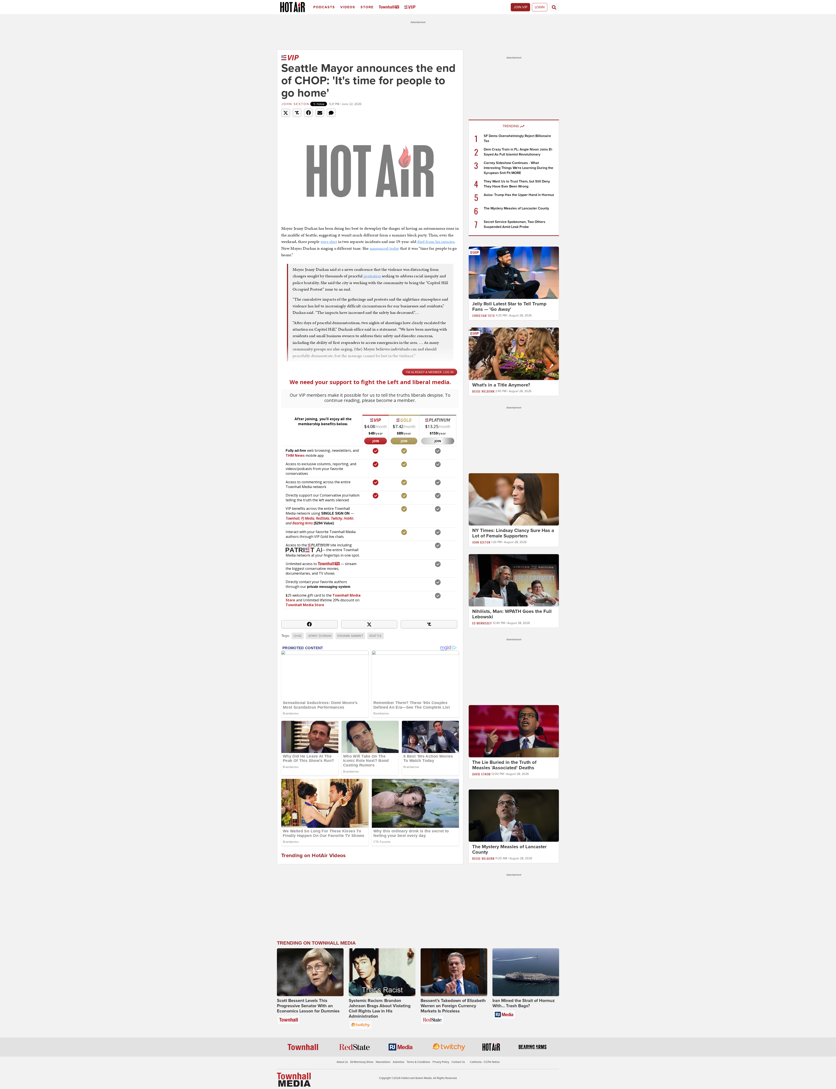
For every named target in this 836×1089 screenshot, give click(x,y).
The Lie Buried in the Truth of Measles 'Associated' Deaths (504, 765)
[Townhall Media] (294, 1079)
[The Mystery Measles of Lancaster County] (514, 815)
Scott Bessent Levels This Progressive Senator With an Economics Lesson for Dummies (308, 1006)
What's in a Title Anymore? (501, 385)
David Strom (481, 774)
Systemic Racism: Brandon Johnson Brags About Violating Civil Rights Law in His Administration (380, 1008)
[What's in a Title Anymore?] (514, 353)
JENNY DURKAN (319, 636)
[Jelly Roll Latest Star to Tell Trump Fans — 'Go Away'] (514, 272)
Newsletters (383, 1062)
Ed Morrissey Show (361, 1062)
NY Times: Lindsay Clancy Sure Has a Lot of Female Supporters (513, 533)
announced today (384, 248)
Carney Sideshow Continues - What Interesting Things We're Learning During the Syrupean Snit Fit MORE (518, 168)
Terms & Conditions (418, 1062)
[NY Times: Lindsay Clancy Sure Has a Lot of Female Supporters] (514, 499)
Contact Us (458, 1062)
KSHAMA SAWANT (350, 636)
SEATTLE (375, 636)
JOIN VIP (520, 7)
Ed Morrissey (482, 623)
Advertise (398, 1062)
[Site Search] (554, 7)
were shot (328, 241)
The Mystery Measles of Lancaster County (516, 208)
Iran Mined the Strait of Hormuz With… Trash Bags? (523, 1003)
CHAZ (297, 636)
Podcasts (324, 7)
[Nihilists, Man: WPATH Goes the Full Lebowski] (514, 580)
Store (367, 7)
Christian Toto (483, 315)
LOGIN (539, 7)
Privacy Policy (441, 1062)
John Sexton (295, 104)
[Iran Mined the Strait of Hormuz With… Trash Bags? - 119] (525, 972)
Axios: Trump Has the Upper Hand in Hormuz (519, 195)
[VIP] (411, 7)
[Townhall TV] (390, 7)
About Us (342, 1062)
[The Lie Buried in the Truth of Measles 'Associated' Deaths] (514, 731)
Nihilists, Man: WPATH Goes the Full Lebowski (512, 614)
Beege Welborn (483, 391)
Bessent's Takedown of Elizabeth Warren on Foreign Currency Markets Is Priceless (453, 1006)
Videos (347, 7)
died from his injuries (435, 241)
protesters (372, 276)
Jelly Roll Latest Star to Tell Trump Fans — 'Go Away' (509, 306)
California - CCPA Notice (485, 1062)
